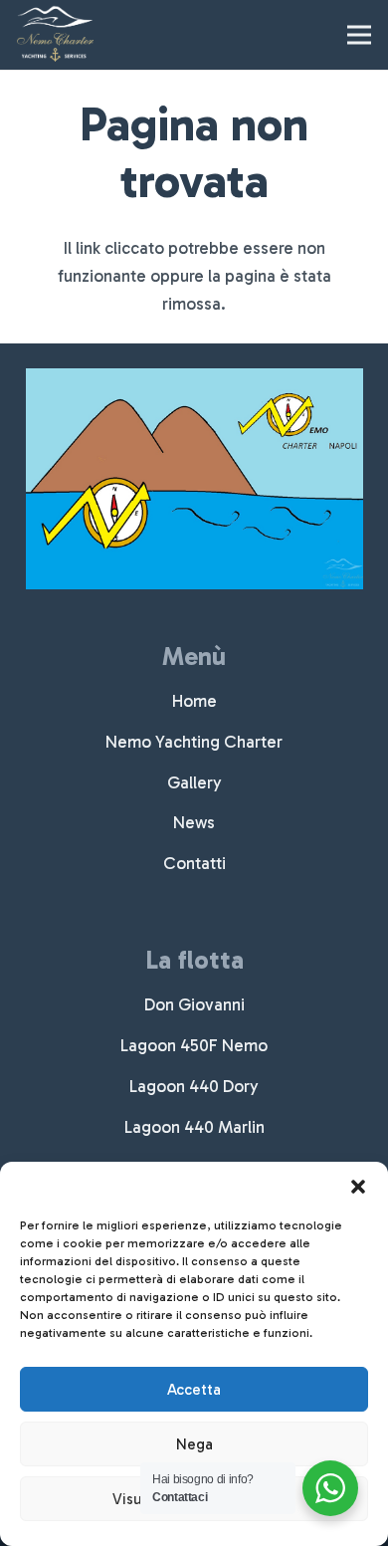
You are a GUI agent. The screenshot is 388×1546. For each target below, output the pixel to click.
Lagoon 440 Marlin (194, 1127)
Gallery (194, 782)
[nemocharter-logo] (55, 35)
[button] (358, 1187)
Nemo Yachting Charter (194, 742)
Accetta (194, 1390)
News (194, 822)
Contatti (194, 863)
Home (194, 701)
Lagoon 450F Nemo (194, 1045)
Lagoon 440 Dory (194, 1086)
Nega (194, 1444)
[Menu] (358, 35)
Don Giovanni (194, 1004)
